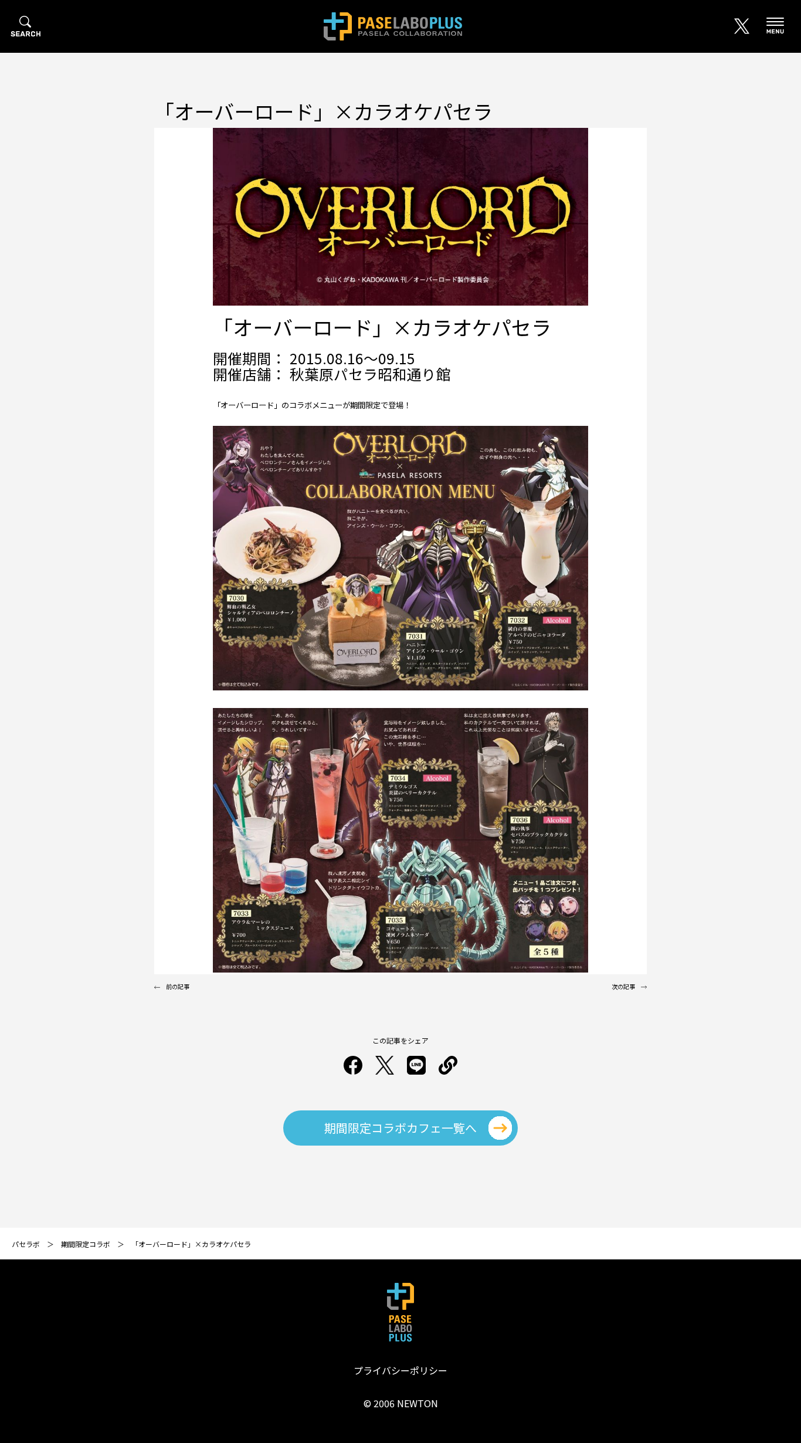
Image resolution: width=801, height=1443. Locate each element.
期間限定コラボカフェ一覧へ (400, 1127)
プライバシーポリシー (400, 1370)
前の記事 (177, 986)
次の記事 (623, 986)
